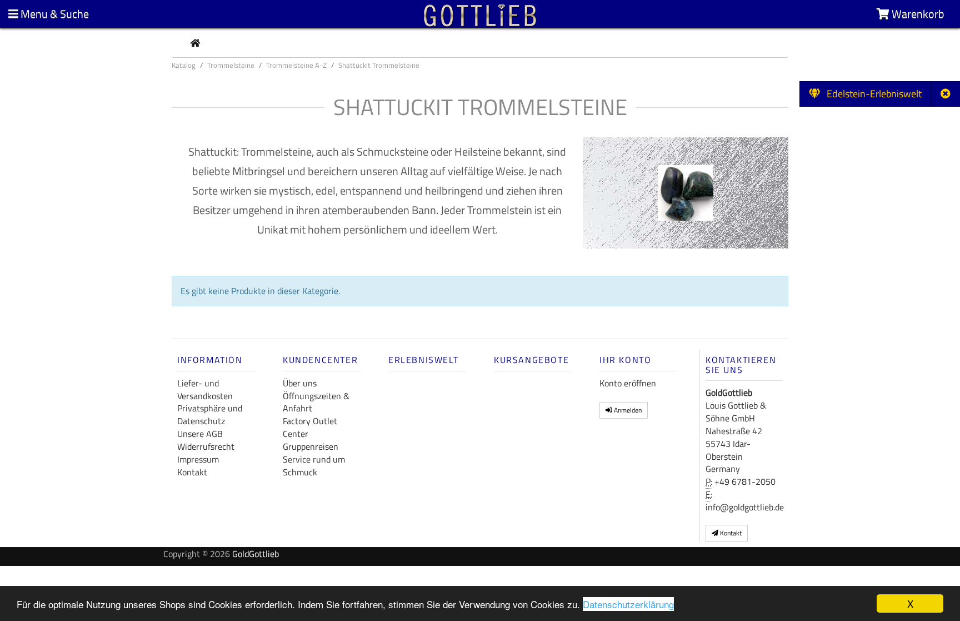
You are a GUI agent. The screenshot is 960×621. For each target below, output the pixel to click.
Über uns (300, 383)
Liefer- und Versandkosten (205, 389)
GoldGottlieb (255, 553)
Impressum (198, 459)
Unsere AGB (200, 433)
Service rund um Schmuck (314, 466)
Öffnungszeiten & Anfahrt (316, 402)
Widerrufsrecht (205, 446)
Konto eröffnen (627, 383)
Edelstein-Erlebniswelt (871, 93)
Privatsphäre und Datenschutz (209, 414)
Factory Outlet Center (310, 427)
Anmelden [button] (627, 410)
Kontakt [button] (730, 533)
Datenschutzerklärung (628, 604)
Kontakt (192, 472)
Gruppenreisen (310, 446)
